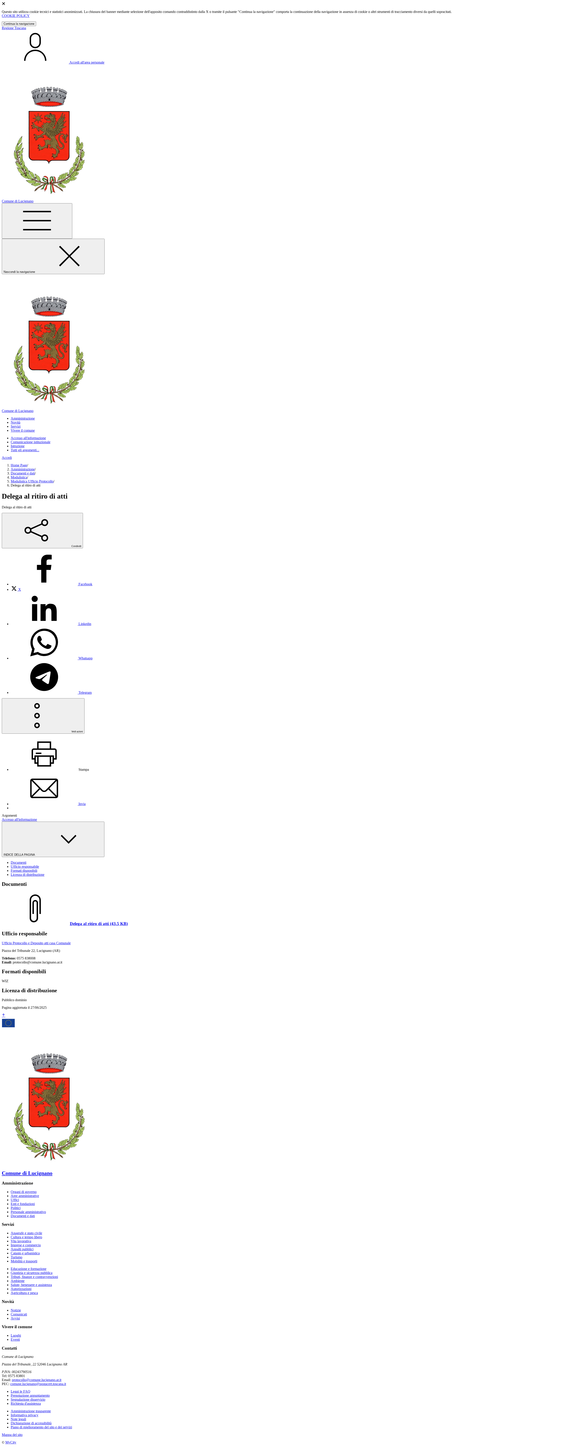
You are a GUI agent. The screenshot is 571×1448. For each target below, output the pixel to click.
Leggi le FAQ (20, 1391)
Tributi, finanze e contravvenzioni (34, 1277)
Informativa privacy (24, 1415)
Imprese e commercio (26, 1245)
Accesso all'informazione (28, 438)
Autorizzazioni (21, 1289)
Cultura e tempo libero (26, 1237)
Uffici (15, 1200)
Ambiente (18, 1281)
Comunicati (19, 1314)
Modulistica (19, 477)
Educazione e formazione (28, 1269)
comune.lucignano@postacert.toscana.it (38, 1384)
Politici (16, 1208)
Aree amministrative (25, 1196)
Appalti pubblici (22, 1249)
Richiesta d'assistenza (26, 1403)
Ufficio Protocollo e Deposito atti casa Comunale (36, 943)
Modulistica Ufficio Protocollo (32, 481)
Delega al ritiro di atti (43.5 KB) (99, 923)
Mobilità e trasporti (24, 1261)
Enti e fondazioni (23, 1204)
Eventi (15, 1339)
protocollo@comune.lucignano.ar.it (36, 1380)
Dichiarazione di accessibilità (31, 1423)
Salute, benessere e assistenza (31, 1285)
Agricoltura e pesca (24, 1293)
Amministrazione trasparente (31, 1411)
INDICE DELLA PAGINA (20, 854)
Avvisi (15, 1318)
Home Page (19, 465)
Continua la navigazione (19, 23)
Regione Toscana (14, 28)
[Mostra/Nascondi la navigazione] (37, 221)
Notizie (16, 1310)
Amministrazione (23, 469)
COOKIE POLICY (16, 16)
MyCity (10, 1442)
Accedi (7, 458)
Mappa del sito (12, 1435)
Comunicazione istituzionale (30, 442)
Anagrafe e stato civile (26, 1233)
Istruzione (18, 446)
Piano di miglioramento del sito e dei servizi (41, 1427)
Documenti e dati (23, 473)
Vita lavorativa (21, 1241)
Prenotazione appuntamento (30, 1395)
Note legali (18, 1419)
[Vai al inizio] (3, 1015)
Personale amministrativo (28, 1212)
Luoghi (16, 1335)
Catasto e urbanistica (25, 1253)
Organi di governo (24, 1192)
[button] (23, 418)
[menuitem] (51, 584)
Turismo (16, 1257)
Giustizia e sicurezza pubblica (31, 1273)
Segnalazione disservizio (28, 1399)
